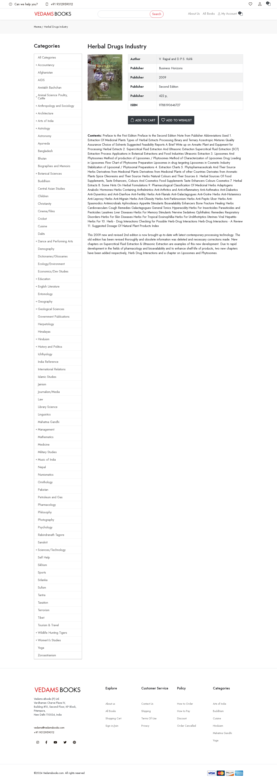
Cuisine (42, 226)
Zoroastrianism (47, 655)
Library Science (47, 407)
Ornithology (45, 482)
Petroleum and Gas (50, 497)
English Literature (49, 286)
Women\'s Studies (49, 640)
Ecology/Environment (51, 264)
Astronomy (44, 136)
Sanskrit (42, 542)
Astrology (44, 128)
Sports (42, 572)
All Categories (47, 57)
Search (156, 14)
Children (43, 196)
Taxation (43, 602)
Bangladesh (45, 151)
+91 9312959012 (61, 4)
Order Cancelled (186, 726)
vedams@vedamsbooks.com (49, 728)
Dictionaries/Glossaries (53, 256)
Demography (46, 249)
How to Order (185, 704)
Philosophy (45, 512)
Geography (45, 301)
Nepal (42, 467)
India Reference (48, 362)
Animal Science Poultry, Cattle (53, 96)
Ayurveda (44, 143)
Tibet (41, 617)
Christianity (44, 204)
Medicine (44, 444)
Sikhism (42, 565)
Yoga (41, 648)
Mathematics (46, 437)
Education (44, 279)
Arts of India (46, 121)
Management (46, 429)
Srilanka (42, 580)
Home (37, 27)
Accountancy (46, 65)
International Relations (52, 369)
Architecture (45, 113)
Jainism (42, 384)
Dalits (41, 234)
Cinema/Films (46, 211)
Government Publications (54, 316)
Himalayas (44, 331)
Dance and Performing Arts (55, 241)
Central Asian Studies (51, 188)
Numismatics (46, 474)
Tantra (41, 595)
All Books (209, 13)
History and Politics (50, 347)
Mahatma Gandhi (48, 422)
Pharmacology (47, 505)
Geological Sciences (51, 309)
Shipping (146, 711)
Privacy (145, 726)
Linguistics (44, 414)
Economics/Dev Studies (53, 271)
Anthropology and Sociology (56, 106)
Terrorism (43, 610)
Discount (182, 718)
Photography (46, 520)
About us (110, 704)
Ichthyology (45, 354)
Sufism (42, 587)
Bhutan (42, 158)
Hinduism (43, 339)
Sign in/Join (112, 726)
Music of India (47, 459)
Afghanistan (45, 72)
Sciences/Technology (52, 550)
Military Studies (47, 452)
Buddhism (44, 181)
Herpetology (46, 324)
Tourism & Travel (48, 625)
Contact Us (147, 704)
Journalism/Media (49, 392)
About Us (194, 13)
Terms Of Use (148, 718)
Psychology (45, 527)
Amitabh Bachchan (49, 87)
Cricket (42, 219)
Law (40, 399)
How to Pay (183, 711)
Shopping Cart (113, 718)
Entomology (45, 294)
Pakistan (43, 490)
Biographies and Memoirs (54, 166)
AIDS (41, 80)
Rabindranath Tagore (51, 535)
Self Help (44, 557)
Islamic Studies (47, 377)
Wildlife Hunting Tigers (52, 633)
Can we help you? (26, 4)
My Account (228, 13)
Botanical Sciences (50, 173)
